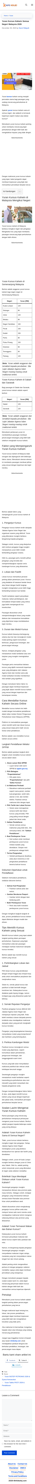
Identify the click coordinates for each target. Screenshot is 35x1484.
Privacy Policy (17, 1472)
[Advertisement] (17, 50)
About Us (12, 1464)
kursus (9, 96)
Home (6, 15)
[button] (26, 5)
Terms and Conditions (17, 1476)
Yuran (11, 15)
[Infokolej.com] (10, 5)
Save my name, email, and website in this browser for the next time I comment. (17, 1444)
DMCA (23, 1468)
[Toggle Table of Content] (18, 191)
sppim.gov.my (22, 769)
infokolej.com (15, 1341)
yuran (10, 110)
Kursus (6, 1374)
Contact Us (22, 1464)
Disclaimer (13, 1468)
